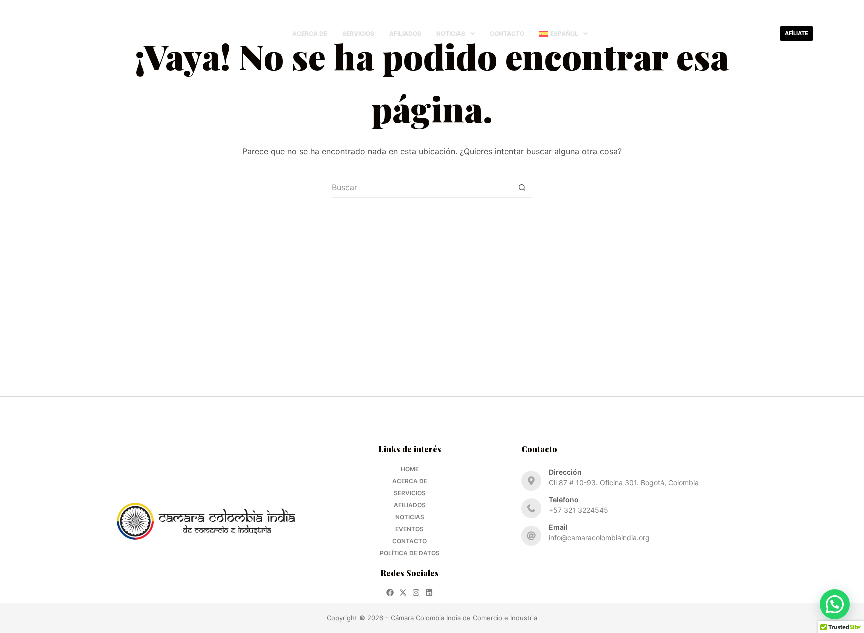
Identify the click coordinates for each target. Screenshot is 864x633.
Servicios (358, 33)
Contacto (507, 33)
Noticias (451, 33)
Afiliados (406, 33)
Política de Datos (410, 553)
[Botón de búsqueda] (522, 188)
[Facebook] (725, 33)
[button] (455, 33)
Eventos (410, 529)
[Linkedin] (765, 33)
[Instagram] (751, 33)
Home (410, 469)
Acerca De (310, 33)
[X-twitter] (739, 33)
